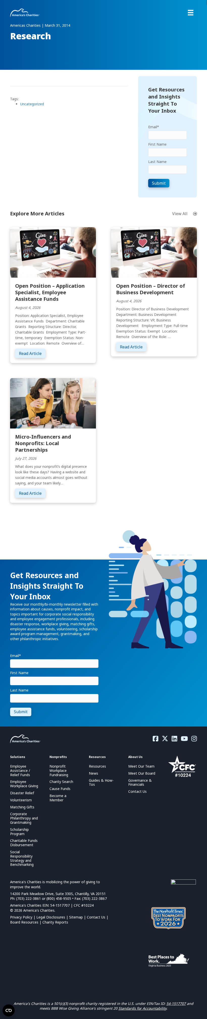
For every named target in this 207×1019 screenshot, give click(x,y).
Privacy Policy (21, 917)
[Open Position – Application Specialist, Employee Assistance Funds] (53, 252)
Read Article (32, 353)
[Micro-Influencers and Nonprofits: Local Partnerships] (53, 403)
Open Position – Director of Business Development (150, 289)
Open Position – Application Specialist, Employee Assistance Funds (50, 292)
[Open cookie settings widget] (9, 1010)
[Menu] (190, 12)
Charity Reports (55, 922)
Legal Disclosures (50, 917)
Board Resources (24, 922)
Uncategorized (32, 104)
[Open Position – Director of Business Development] (154, 252)
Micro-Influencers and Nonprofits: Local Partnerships (43, 443)
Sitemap (76, 917)
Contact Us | (97, 917)
